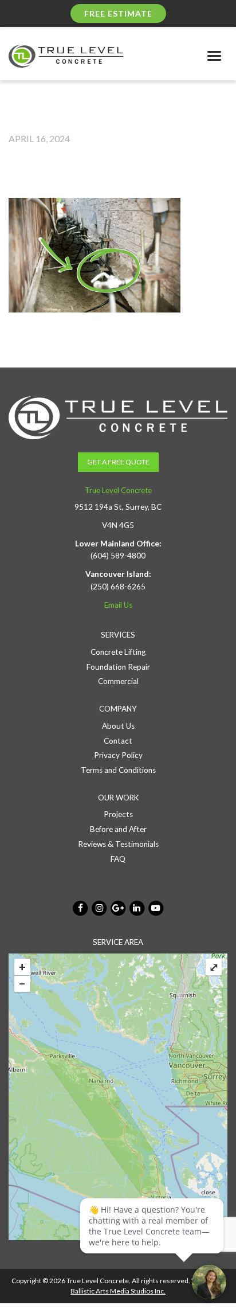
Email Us (118, 604)
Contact (118, 740)
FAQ (118, 858)
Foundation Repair (118, 666)
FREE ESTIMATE (118, 13)
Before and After (118, 829)
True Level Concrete (118, 490)
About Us (118, 725)
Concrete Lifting (118, 652)
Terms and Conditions (118, 770)
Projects (118, 814)
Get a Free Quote (118, 462)
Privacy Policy (118, 755)
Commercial (118, 681)
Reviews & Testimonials (118, 844)
